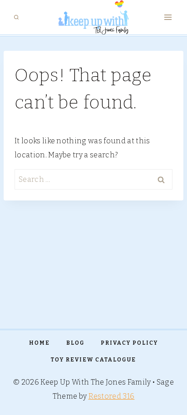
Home (39, 343)
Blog (75, 343)
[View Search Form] (16, 17)
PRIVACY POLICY (129, 343)
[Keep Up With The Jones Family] (93, 17)
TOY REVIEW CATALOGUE (93, 359)
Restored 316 (112, 396)
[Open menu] (167, 17)
